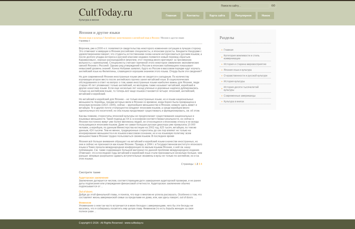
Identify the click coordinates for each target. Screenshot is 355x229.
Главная (171, 15)
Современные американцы (240, 95)
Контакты (193, 15)
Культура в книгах (234, 101)
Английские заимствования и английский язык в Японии (131, 37)
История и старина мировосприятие (245, 64)
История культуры (234, 81)
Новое (266, 15)
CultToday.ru (106, 11)
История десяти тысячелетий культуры (241, 88)
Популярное (243, 15)
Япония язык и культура (91, 37)
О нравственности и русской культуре (245, 75)
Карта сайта (217, 15)
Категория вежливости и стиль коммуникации (241, 57)
